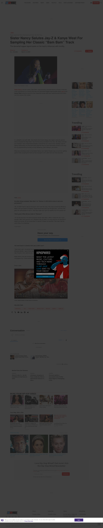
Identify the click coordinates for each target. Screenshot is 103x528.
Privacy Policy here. (28, 521)
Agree (79, 520)
